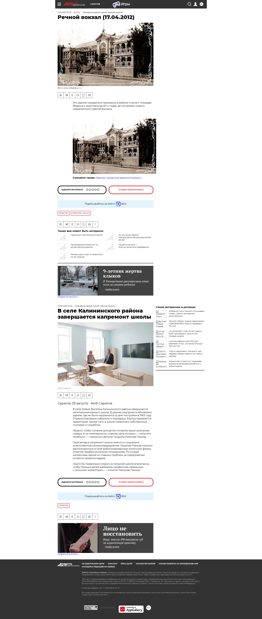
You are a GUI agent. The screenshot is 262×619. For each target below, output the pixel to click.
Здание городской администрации (118, 177)
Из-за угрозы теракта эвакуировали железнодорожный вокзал (135, 237)
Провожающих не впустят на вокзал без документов (84, 246)
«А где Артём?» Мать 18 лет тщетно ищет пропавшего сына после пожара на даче (185, 333)
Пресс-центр (126, 564)
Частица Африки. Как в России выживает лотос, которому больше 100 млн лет (185, 343)
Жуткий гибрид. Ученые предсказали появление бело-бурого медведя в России (186, 323)
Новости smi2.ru (68, 296)
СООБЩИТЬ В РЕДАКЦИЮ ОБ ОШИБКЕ (98, 567)
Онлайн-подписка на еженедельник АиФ (178, 564)
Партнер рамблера (108, 608)
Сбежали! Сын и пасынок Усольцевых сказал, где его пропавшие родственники (186, 313)
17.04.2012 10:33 (64, 12)
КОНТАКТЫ (112, 564)
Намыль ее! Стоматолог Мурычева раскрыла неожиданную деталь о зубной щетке (185, 363)
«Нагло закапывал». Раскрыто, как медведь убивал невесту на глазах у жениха (186, 353)
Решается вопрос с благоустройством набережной (134, 246)
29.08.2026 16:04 (65, 306)
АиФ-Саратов (64, 388)
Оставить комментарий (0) (131, 190)
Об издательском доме (93, 564)
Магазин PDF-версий (145, 564)
